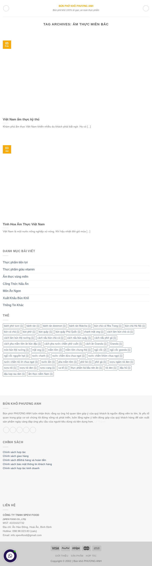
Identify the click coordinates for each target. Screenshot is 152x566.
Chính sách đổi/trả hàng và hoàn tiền (24, 460)
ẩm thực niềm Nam (40, 374)
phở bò (85, 362)
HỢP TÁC (91, 556)
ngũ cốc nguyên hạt (16, 355)
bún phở (29, 331)
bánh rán (33, 325)
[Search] (146, 8)
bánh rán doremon (54, 325)
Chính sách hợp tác (14, 452)
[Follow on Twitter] (19, 430)
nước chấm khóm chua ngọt (105, 355)
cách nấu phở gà (105, 337)
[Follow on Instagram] (13, 430)
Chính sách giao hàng (16, 456)
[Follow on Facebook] (6, 430)
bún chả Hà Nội (135, 325)
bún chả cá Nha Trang (107, 325)
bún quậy (45, 331)
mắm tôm (55, 349)
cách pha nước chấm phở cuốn (63, 343)
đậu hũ (125, 367)
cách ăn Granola (96, 343)
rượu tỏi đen (28, 367)
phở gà (100, 362)
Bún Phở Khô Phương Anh (76, 6)
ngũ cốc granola (120, 349)
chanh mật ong (93, 331)
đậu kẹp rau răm (14, 374)
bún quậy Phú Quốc (68, 331)
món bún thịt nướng (16, 349)
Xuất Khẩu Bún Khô (16, 298)
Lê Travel (99, 421)
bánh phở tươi (13, 325)
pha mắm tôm (67, 362)
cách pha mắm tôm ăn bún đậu (22, 343)
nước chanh (40, 355)
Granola (116, 343)
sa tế (62, 367)
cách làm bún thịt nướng (19, 337)
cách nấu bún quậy (79, 337)
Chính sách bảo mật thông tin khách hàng (27, 464)
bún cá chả (11, 331)
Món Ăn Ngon (12, 290)
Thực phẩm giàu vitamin (19, 269)
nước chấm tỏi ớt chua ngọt (21, 362)
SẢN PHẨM (77, 556)
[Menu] (6, 8)
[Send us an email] (26, 430)
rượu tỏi (10, 367)
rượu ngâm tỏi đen (121, 362)
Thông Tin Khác (13, 305)
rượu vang (47, 367)
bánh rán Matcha (80, 325)
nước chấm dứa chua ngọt (68, 355)
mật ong (38, 349)
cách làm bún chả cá (120, 331)
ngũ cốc (100, 349)
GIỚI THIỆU (61, 556)
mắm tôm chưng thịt (78, 349)
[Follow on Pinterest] (33, 430)
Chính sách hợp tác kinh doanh (21, 468)
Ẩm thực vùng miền (15, 276)
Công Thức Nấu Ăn (16, 283)
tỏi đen (110, 367)
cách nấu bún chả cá (50, 337)
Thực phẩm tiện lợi (15, 262)
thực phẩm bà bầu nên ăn (86, 367)
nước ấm (48, 362)
